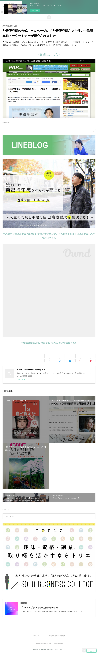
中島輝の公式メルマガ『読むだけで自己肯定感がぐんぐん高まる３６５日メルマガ (45, 234)
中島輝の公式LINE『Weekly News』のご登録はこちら (49, 342)
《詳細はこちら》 (49, 54)
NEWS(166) (6, 123)
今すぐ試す (35, 11)
